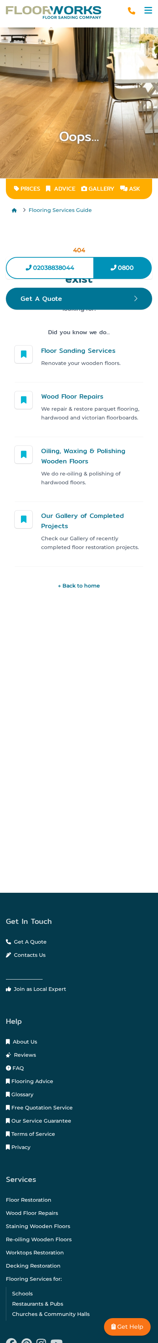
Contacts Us (29, 955)
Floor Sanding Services (78, 350)
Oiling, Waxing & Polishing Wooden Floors (83, 455)
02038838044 (53, 267)
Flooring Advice (31, 1081)
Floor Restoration (28, 1200)
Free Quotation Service (41, 1107)
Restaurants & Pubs (37, 1304)
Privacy (20, 1147)
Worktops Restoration (35, 1252)
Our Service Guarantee (40, 1121)
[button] (148, 10)
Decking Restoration (33, 1265)
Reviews (24, 1055)
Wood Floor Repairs (72, 396)
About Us (24, 1041)
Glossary (21, 1094)
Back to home (79, 585)
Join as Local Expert (39, 989)
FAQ (17, 1068)
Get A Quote (29, 942)
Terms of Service (32, 1134)
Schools (22, 1293)
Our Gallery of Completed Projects (82, 520)
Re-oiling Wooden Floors (39, 1239)
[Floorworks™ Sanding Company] (57, 12)
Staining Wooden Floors (38, 1226)
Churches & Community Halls (51, 1314)
